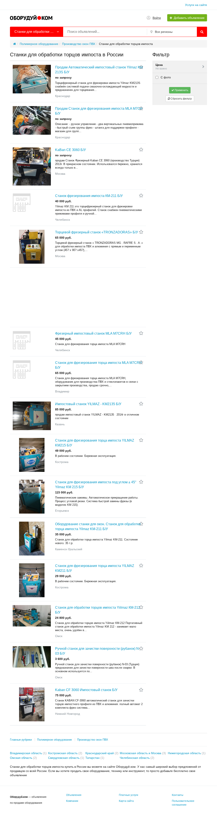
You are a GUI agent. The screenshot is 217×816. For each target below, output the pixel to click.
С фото (165, 77)
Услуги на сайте (196, 5)
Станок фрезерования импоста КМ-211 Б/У (89, 196)
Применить (181, 90)
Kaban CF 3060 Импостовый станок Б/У (86, 690)
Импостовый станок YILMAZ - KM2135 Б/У (88, 404)
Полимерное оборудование (54, 739)
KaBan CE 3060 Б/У (70, 150)
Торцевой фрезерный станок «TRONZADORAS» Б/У (96, 232)
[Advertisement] (78, 297)
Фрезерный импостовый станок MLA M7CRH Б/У (93, 333)
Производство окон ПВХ (92, 739)
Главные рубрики (21, 739)
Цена (161, 66)
